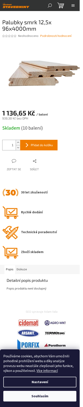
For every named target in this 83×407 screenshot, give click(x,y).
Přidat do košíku (42, 145)
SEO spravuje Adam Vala (42, 312)
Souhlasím (39, 396)
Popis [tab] (10, 269)
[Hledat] (49, 5)
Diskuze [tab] (22, 269)
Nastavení (40, 382)
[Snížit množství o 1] (18, 147)
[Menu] (73, 5)
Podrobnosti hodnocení (55, 36)
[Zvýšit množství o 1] (18, 142)
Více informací (47, 370)
